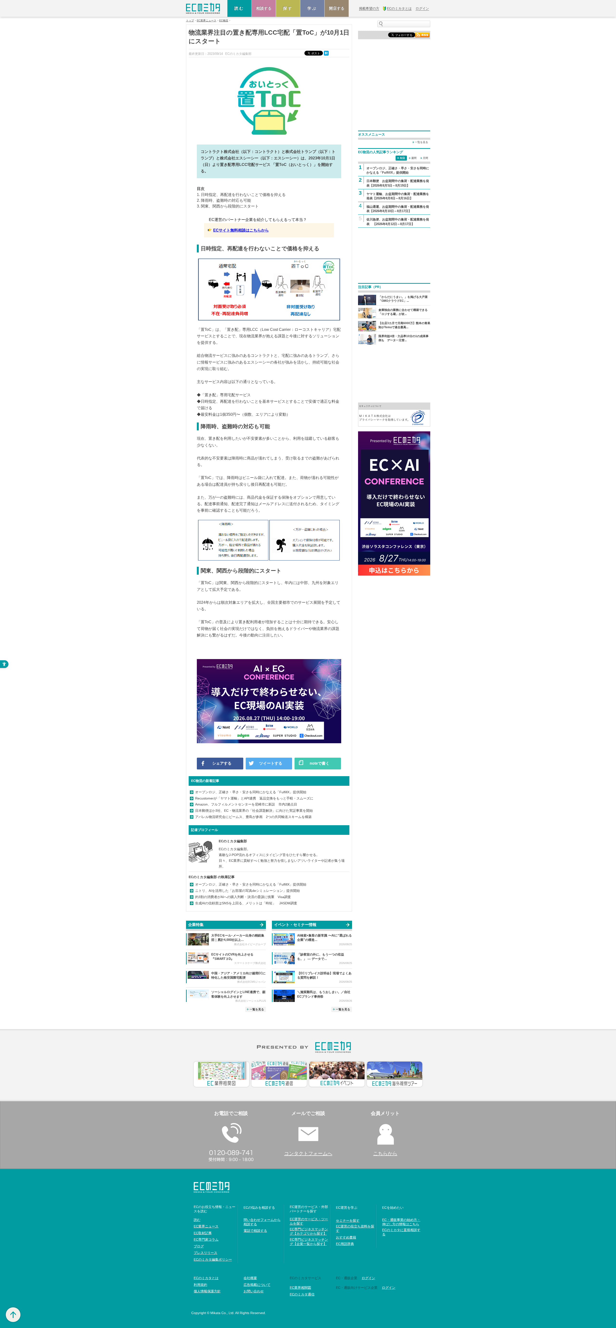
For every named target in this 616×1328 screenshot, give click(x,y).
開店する (336, 8)
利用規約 (200, 1285)
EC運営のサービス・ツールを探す (309, 1221)
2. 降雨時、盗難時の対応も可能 (224, 200)
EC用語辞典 (345, 1244)
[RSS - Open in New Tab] (422, 34)
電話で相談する (255, 1231)
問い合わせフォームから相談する (262, 1222)
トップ (190, 20)
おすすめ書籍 (346, 1237)
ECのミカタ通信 (302, 1294)
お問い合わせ (254, 1291)
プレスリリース (205, 1253)
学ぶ (312, 8)
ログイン (368, 1278)
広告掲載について (257, 1285)
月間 (425, 158)
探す (288, 8)
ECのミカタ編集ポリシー (213, 1259)
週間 (414, 158)
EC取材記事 (203, 1233)
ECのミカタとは (206, 1278)
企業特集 (196, 925)
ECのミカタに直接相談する (401, 1232)
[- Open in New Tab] (394, 414)
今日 (402, 158)
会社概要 (250, 1278)
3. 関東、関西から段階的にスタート (228, 206)
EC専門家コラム (206, 1239)
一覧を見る (257, 1009)
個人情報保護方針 (207, 1291)
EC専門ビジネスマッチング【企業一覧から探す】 (309, 1242)
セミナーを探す (347, 1220)
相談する (263, 8)
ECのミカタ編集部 (233, 841)
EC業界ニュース (206, 20)
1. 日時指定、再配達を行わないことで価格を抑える (241, 195)
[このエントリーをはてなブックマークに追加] (327, 53)
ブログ (199, 1246)
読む (239, 8)
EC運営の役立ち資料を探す (355, 1228)
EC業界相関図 (300, 1288)
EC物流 (223, 20)
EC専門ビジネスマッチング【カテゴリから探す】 (309, 1231)
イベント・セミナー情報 (295, 925)
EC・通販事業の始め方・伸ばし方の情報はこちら (401, 1222)
